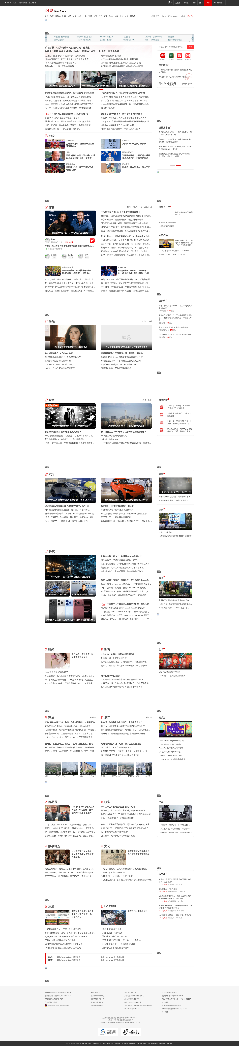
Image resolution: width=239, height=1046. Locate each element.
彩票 (64, 16)
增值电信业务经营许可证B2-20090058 (58, 996)
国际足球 (148, 207)
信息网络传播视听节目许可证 (171, 1005)
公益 (161, 510)
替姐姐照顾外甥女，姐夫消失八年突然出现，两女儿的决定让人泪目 (174, 155)
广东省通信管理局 (51, 1002)
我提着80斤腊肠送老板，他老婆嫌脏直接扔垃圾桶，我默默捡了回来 (175, 140)
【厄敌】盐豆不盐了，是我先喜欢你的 (118, 944)
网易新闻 (55, 10)
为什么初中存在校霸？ (111, 676)
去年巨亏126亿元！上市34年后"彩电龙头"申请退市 (178, 407)
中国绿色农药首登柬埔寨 (112, 63)
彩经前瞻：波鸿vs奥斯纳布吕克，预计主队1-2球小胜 (124, 251)
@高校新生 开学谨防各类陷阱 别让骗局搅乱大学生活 (68, 59)
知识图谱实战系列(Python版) (170, 752)
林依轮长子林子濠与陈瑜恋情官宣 (60, 368)
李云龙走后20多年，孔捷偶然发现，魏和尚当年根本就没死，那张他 (175, 148)
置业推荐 (171, 37)
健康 (116, 16)
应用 (14, 3)
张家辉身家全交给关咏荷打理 (58, 361)
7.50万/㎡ (75, 776)
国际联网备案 (95, 992)
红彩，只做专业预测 (152, 40)
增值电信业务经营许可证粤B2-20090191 (58, 992)
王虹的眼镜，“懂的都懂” (168, 889)
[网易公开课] (177, 2)
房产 (100, 16)
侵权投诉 (170, 1043)
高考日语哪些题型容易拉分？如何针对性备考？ (122, 687)
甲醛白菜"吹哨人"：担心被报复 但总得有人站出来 (123, 93)
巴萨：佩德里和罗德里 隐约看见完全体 (123, 121)
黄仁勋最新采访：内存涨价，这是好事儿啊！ (65, 439)
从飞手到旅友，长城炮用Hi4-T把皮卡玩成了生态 (66, 521)
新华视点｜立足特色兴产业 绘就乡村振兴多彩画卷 (123, 810)
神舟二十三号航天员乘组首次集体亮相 (118, 807)
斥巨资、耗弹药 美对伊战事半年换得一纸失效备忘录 (68, 108)
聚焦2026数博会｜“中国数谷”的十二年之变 (63, 63)
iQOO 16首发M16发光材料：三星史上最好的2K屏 (123, 608)
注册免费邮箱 (218, 3)
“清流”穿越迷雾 (59, 40)
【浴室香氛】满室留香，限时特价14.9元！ (175, 825)
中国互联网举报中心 (97, 999)
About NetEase (93, 1043)
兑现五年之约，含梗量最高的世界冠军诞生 (80, 145)
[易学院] (167, 83)
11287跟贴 (180, 911)
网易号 (132, 16)
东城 (137, 776)
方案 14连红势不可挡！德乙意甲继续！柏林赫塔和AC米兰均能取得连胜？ (69, 246)
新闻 (46, 16)
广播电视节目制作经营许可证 (134, 996)
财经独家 (163, 400)
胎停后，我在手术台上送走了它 (136, 167)
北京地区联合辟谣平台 (131, 999)
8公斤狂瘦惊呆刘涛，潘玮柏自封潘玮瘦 (118, 364)
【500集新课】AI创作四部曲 (170, 744)
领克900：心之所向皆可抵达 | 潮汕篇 (117, 506)
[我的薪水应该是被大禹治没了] (111, 144)
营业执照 (165, 1002)
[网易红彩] (92, 240)
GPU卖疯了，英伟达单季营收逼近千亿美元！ (121, 560)
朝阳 (46, 776)
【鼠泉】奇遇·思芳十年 (111, 929)
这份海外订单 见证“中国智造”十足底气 (61, 66)
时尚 (51, 649)
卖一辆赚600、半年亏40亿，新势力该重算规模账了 (123, 432)
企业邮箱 (163, 16)
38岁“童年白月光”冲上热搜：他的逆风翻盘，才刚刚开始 (70, 722)
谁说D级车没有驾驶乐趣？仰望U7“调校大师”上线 (67, 506)
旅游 (51, 906)
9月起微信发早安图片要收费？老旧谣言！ (175, 77)
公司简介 (103, 1043)
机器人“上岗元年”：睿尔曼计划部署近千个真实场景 (123, 595)
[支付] (194, 2)
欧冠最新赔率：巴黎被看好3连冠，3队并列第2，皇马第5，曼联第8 (78, 271)
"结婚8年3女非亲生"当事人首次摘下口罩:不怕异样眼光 (125, 97)
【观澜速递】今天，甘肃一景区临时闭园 (63, 929)
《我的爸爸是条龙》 (129, 40)
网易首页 (8, 3)
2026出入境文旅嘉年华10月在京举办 (61, 940)
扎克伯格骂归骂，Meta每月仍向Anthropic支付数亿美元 (125, 564)
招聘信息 (118, 1043)
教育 (95, 16)
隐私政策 (132, 1043)
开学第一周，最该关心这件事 (114, 658)
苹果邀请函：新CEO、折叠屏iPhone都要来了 (121, 556)
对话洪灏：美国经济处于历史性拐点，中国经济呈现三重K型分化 (179, 422)
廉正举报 (162, 1043)
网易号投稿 (186, 84)
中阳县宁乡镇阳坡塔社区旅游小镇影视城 (63, 948)
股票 (144, 400)
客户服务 (125, 1043)
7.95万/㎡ (114, 776)
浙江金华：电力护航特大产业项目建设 (118, 836)
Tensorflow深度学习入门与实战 (171, 748)
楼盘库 (149, 717)
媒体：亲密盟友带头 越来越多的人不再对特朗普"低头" (69, 104)
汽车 (111, 16)
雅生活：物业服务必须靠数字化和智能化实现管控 (123, 726)
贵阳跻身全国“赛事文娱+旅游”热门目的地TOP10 (66, 936)
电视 (150, 321)
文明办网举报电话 (97, 1005)
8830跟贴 (179, 884)
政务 (126, 16)
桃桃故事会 (164, 127)
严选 (157, 16)
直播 (90, 16)
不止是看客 (126, 37)
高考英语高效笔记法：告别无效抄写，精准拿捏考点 (124, 662)
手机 (103, 604)
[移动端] (170, 2)
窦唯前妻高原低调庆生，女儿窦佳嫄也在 (63, 357)
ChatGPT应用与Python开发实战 (171, 741)
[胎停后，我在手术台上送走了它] (111, 168)
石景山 (103, 776)
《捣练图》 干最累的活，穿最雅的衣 (173, 676)
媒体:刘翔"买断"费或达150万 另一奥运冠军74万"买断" (124, 100)
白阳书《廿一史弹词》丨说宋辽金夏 (117, 876)
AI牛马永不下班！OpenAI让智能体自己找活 (125, 118)
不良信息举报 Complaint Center (147, 1043)
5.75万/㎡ (131, 776)
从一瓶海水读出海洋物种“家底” (114, 832)
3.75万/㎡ (93, 776)
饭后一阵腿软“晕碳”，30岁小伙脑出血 (173, 500)
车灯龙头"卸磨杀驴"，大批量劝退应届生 (179, 414)
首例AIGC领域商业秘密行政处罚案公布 (62, 118)
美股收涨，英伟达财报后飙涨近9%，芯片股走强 (122, 568)
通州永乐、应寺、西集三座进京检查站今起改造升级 (68, 121)
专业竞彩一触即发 (106, 40)
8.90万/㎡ (58, 776)
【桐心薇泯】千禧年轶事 (112, 933)
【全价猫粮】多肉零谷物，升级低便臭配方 (175, 832)
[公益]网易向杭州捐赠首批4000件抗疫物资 (175, 536)
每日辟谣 (163, 65)
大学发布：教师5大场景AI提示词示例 (117, 654)
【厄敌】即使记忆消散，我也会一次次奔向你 (121, 940)
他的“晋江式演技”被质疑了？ (57, 672)
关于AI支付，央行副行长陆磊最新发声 (125, 129)
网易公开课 (164, 207)
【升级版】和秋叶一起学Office (170, 756)
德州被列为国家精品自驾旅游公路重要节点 (64, 944)
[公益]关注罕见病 (165, 532)
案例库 (93, 717)
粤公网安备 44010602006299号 (58, 1005)
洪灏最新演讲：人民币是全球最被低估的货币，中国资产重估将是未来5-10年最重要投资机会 (136, 157)
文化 (85, 16)
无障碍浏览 (23, 3)
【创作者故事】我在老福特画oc (115, 948)
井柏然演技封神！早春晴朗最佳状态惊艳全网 (121, 361)
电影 (144, 321)
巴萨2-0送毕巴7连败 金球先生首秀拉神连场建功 (122, 220)
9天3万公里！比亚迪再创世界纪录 (116, 517)
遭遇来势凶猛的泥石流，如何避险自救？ (174, 497)
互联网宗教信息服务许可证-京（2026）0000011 (175, 1010)
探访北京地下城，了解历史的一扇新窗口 (63, 129)
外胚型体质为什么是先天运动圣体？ (173, 254)
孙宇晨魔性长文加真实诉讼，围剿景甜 (123, 125)
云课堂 (182, 16)
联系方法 (110, 1043)
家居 (106, 16)
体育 (52, 16)
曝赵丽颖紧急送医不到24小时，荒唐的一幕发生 (122, 353)
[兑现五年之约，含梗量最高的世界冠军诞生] (55, 144)
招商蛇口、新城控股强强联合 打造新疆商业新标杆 (123, 733)
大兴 (119, 776)
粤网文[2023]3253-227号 (132, 1002)
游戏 (161, 578)
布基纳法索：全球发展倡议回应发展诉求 (119, 59)
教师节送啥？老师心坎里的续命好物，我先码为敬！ (68, 726)
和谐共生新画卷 (108, 108)
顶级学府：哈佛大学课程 (153, 37)
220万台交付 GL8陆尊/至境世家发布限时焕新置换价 (124, 513)
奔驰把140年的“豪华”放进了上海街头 (117, 510)
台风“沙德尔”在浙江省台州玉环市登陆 (173, 327)
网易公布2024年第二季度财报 (68, 957)
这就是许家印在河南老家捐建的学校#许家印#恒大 (123, 679)
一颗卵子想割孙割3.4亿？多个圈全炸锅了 (124, 114)
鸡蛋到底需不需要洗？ (167, 226)
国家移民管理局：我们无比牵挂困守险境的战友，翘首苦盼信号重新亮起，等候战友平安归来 (175, 317)
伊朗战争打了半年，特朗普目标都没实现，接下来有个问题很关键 (184, 242)
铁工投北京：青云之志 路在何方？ (116, 747)
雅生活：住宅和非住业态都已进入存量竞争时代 (122, 722)
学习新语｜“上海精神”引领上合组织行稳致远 (67, 47)
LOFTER (176, 16)
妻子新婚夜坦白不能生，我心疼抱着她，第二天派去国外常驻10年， (175, 133)
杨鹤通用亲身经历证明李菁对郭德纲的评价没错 (122, 357)
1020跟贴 (179, 918)
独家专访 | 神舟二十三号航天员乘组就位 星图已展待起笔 (126, 814)
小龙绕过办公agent (109, 439)
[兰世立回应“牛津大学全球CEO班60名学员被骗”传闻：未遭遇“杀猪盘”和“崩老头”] (55, 156)
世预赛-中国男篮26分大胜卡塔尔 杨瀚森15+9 (121, 212)
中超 (140, 207)
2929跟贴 (180, 901)
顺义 (81, 776)
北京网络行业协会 (130, 992)
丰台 (63, 776)
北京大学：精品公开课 (84, 37)
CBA (135, 207)
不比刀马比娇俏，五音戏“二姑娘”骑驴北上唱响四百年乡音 (126, 880)
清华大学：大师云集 (106, 37)
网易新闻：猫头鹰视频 (61, 37)
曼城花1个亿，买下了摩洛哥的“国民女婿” (79, 168)
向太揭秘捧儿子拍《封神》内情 (59, 353)
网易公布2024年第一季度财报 (112, 957)
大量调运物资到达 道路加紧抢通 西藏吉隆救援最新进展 (69, 56)
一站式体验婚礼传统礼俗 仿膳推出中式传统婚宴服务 (124, 869)
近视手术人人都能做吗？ (168, 222)
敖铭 (53, 239)
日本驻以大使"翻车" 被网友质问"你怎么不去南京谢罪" (68, 100)
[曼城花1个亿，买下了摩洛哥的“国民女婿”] (55, 168)
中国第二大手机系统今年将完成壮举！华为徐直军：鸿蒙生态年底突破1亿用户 (128, 604)
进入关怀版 (32, 3)
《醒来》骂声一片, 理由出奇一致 (59, 364)
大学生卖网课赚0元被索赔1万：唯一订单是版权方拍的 (125, 104)
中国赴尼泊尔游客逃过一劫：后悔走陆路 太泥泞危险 (68, 97)
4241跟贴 (182, 891)
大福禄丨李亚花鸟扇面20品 (113, 872)
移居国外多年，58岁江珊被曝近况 (116, 368)
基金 (150, 400)
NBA (129, 207)
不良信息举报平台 (97, 1002)
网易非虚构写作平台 (175, 40)
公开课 (152, 16)
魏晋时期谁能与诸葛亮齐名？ (184, 213)
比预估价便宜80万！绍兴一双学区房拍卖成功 (121, 744)
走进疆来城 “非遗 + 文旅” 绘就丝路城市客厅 (120, 66)
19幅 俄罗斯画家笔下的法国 (169, 672)
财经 (69, 16)
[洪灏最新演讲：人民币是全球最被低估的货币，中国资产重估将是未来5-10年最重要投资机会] (111, 156)
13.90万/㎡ (148, 776)
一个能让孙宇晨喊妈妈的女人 (114, 436)
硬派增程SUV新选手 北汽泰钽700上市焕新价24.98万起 (69, 513)
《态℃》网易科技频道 (84, 40)
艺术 (161, 649)
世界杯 (57, 16)
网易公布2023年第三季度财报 (112, 960)
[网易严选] (186, 2)
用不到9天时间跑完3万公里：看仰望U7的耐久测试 (67, 510)
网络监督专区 (186, 10)
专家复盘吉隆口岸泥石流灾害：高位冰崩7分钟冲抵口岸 (69, 93)
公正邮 (170, 16)
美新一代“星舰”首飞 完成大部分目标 (117, 818)
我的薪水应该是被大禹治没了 (135, 144)
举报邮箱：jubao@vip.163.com (172, 996)
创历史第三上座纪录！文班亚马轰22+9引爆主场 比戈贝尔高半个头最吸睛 (134, 272)
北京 (121, 16)
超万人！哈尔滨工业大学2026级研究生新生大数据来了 (125, 666)
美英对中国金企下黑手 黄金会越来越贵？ (63, 432)
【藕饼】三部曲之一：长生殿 (114, 936)
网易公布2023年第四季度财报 (68, 960)
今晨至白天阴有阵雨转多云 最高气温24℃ (70, 114)
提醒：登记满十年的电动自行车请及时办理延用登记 (68, 125)
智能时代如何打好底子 (111, 56)
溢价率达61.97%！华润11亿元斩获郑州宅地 (120, 755)
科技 (74, 16)
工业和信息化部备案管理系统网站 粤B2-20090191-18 (119, 1018)
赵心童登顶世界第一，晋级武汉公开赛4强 (175, 334)
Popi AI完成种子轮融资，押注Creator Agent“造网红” (124, 588)
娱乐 (79, 16)
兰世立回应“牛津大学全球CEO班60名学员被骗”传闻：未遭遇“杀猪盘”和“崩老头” (80, 157)
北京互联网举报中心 (97, 996)
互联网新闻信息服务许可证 (54, 999)
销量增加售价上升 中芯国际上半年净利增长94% (122, 571)
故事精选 (54, 846)
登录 (208, 3)
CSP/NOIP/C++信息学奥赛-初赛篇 (172, 759)
